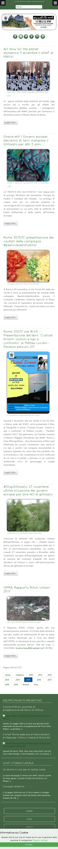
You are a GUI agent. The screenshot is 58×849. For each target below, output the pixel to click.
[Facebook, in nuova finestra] (15, 38)
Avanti (26, 684)
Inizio (8, 674)
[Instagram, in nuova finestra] (20, 38)
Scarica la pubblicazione (27, 648)
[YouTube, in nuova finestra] (31, 38)
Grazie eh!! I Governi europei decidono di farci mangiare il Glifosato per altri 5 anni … (26, 140)
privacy (29, 819)
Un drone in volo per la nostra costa (24, 769)
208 (7, 684)
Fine (36, 684)
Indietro (20, 674)
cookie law (29, 827)
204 (17, 679)
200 (31, 674)
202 (49, 674)
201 (40, 674)
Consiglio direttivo (13, 786)
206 (39, 679)
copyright (29, 811)
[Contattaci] (42, 38)
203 (7, 679)
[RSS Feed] (37, 38)
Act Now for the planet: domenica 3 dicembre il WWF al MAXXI (28, 52)
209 (16, 684)
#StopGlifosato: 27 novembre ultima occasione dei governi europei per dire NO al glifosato (28, 490)
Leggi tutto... (10, 122)
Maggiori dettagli (40, 840)
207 (49, 679)
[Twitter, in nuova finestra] (25, 38)
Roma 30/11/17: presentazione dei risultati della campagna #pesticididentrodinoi (29, 241)
